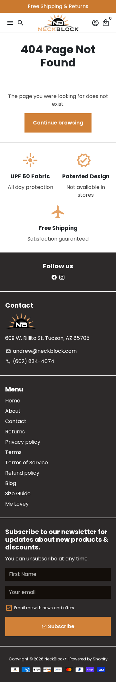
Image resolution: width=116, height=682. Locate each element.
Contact (15, 421)
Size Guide (18, 493)
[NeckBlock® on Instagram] (61, 277)
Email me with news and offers (44, 607)
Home (12, 400)
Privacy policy (22, 442)
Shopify (100, 659)
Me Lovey (17, 504)
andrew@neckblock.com (41, 351)
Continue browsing (58, 122)
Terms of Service (26, 462)
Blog (10, 483)
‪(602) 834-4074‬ (30, 361)
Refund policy (22, 473)
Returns (15, 431)
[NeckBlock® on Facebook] (54, 277)
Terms (13, 452)
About (13, 411)
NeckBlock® (55, 659)
